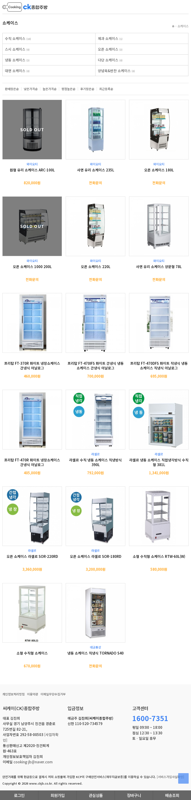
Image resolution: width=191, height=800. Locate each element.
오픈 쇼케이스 (110, 49)
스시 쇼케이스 (17, 49)
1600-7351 (150, 718)
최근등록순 (106, 89)
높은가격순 (50, 89)
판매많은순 (12, 89)
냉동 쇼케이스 (17, 59)
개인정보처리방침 (13, 694)
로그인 (19, 795)
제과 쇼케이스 (110, 38)
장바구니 (134, 795)
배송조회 (172, 795)
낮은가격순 (31, 89)
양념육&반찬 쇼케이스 (116, 70)
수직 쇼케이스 (18, 38)
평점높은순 (68, 89)
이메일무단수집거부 (53, 694)
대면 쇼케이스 (17, 70)
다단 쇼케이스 (110, 59)
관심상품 (96, 795)
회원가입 (58, 795)
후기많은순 (87, 89)
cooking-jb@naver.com (33, 761)
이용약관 (32, 694)
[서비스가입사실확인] (170, 777)
